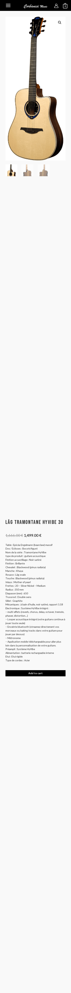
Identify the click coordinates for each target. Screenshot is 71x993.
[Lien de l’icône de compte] (56, 5)
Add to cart (35, 673)
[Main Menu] (8, 5)
